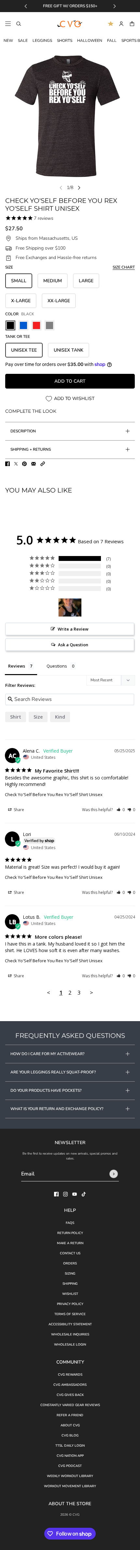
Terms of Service (70, 1314)
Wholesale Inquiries (70, 1334)
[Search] (18, 23)
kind (60, 717)
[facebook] (56, 1194)
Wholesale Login (70, 1344)
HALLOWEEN (89, 40)
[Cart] (132, 23)
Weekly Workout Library (70, 1476)
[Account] (121, 23)
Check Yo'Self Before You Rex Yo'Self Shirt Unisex (54, 794)
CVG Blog (70, 1435)
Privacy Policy (70, 1304)
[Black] (10, 325)
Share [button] (18, 809)
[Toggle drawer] (8, 24)
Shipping (70, 1283)
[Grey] (49, 325)
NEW (8, 40)
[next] (114, 6)
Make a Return (70, 1243)
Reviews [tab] (16, 666)
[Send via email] (33, 463)
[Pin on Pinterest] (24, 463)
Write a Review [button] (73, 629)
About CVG (70, 1425)
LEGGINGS (42, 40)
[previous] (25, 6)
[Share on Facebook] (7, 463)
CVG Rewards (70, 1374)
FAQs (70, 1223)
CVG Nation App (70, 1456)
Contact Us (70, 1253)
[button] (42, 463)
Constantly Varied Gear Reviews (70, 1405)
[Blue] (23, 325)
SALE (23, 40)
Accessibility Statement (70, 1324)
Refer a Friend (70, 1415)
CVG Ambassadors (70, 1385)
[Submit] (113, 1174)
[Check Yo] (70, 608)
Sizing (70, 1273)
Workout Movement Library (70, 1486)
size (38, 717)
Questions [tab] (57, 666)
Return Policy (70, 1233)
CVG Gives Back (70, 1395)
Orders (70, 1263)
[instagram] (65, 1194)
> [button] (91, 992)
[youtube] (74, 1194)
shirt (15, 717)
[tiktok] (83, 1194)
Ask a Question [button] (73, 645)
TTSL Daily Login (70, 1445)
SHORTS (64, 40)
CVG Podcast (70, 1466)
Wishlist (70, 1294)
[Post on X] (16, 464)
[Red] (36, 325)
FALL (112, 40)
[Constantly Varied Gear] (70, 23)
